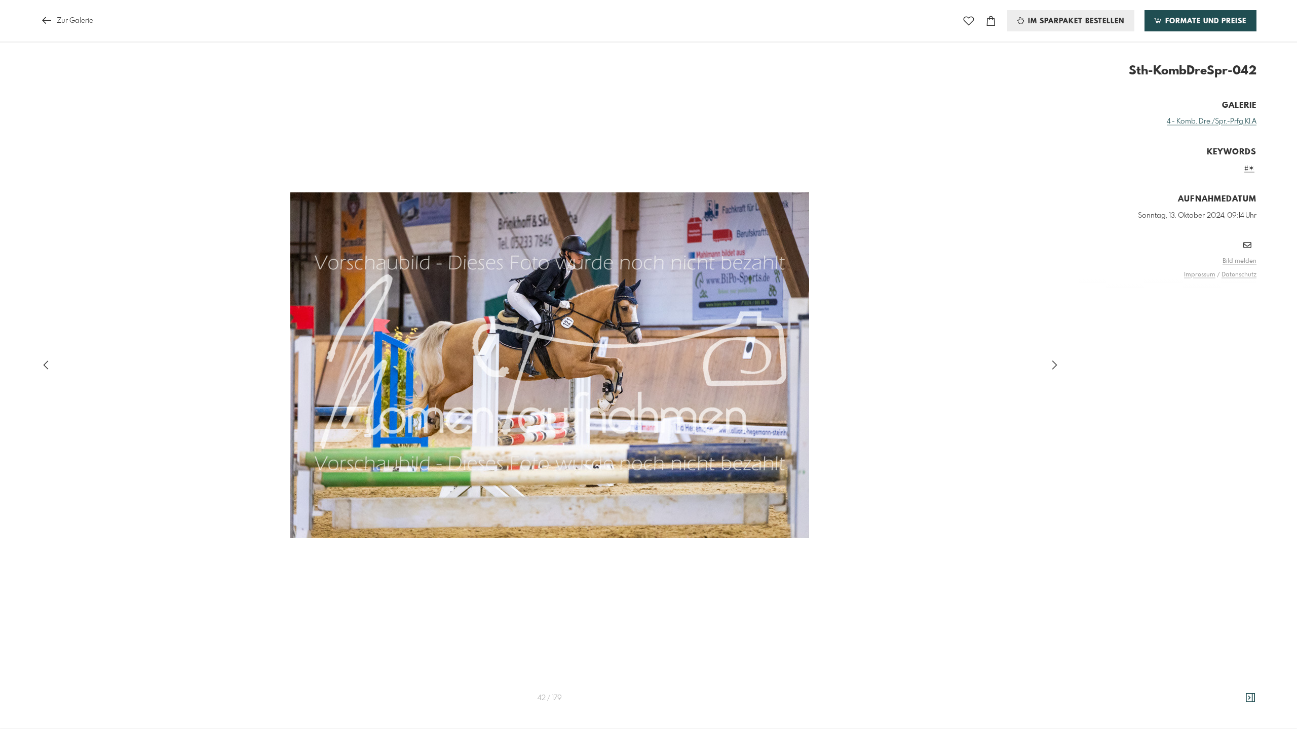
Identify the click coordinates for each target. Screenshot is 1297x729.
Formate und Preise (1204, 21)
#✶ (1249, 168)
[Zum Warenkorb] (991, 21)
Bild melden (1239, 261)
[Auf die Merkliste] (969, 21)
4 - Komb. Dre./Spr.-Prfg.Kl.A (1211, 121)
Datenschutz (1239, 275)
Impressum (1199, 275)
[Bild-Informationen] (1250, 698)
